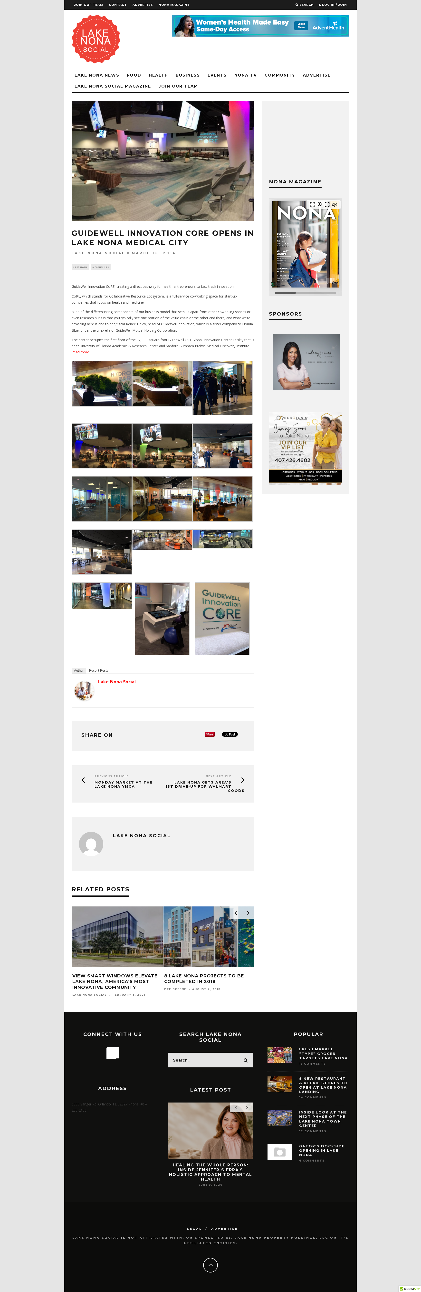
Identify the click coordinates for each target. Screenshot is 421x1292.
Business (188, 75)
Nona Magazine (174, 5)
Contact (118, 5)
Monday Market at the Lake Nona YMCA (124, 784)
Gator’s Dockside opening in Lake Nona (322, 1150)
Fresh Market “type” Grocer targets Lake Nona (323, 1053)
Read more (80, 352)
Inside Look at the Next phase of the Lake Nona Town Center (323, 1119)
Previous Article (112, 776)
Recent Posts (98, 670)
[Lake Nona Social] (84, 699)
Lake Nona (80, 267)
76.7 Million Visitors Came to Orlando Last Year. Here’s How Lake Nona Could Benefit (212, 1170)
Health (158, 75)
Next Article (218, 776)
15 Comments (312, 1063)
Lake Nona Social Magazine (113, 86)
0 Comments (100, 267)
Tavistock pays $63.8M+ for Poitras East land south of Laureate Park (120, 981)
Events (217, 75)
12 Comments (312, 1131)
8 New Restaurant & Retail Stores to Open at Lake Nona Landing (323, 1085)
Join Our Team (88, 5)
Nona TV (245, 75)
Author (78, 670)
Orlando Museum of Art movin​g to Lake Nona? (215, 978)
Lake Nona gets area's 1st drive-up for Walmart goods (205, 786)
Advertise (143, 5)
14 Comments (312, 1097)
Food (134, 75)
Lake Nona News (97, 75)
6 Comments (312, 1160)
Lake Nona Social (98, 253)
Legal (194, 1229)
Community (280, 75)
